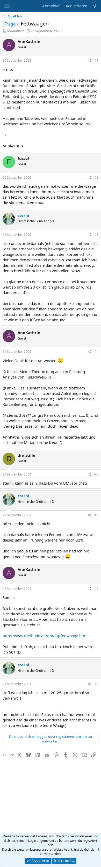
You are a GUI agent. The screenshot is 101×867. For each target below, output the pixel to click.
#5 (96, 474)
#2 (96, 177)
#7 (96, 588)
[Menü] (7, 6)
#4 (96, 351)
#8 (96, 684)
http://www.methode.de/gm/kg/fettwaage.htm (44, 635)
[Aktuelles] (95, 6)
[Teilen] (89, 61)
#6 (96, 515)
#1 (96, 60)
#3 (96, 234)
